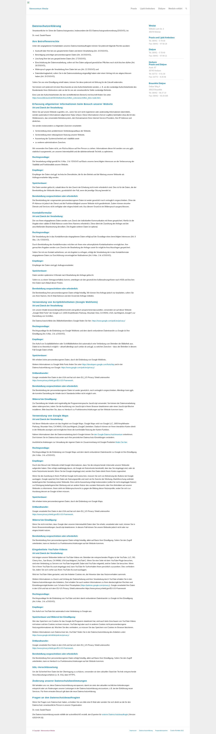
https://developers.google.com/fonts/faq (98, 364)
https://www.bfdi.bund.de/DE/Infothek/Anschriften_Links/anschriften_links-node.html (66, 98)
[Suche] (186, 8)
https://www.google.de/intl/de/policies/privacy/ (50, 635)
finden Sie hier (121, 442)
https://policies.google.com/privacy (95, 585)
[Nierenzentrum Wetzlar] (37, 7)
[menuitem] (133, 8)
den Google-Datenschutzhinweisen (108, 434)
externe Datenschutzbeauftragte (115, 714)
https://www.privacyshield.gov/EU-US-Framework (52, 380)
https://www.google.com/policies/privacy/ (108, 321)
